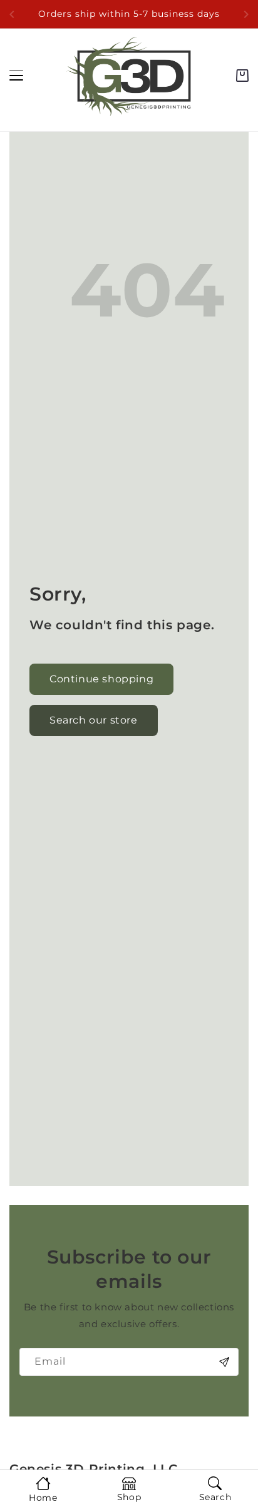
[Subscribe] (224, 1362)
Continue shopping (101, 679)
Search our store (93, 720)
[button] (242, 75)
